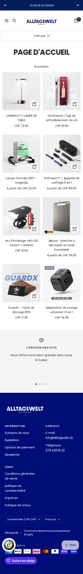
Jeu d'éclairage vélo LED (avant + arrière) (21, 243)
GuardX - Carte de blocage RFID (21, 310)
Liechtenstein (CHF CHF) (21, 519)
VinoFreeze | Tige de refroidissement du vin (62, 118)
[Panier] (76, 20)
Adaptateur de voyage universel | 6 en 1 (62, 310)
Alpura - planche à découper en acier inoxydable (62, 245)
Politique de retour (18, 505)
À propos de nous (17, 433)
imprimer (11, 498)
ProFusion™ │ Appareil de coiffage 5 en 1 (61, 180)
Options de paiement (20, 447)
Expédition (12, 440)
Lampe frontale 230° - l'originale (21, 180)
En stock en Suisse (42, 5)
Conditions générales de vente (20, 476)
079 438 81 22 (55, 450)
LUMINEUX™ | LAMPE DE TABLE (21, 118)
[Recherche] (14, 20)
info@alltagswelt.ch (59, 438)
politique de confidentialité (15, 488)
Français (50, 519)
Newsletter (12, 455)
